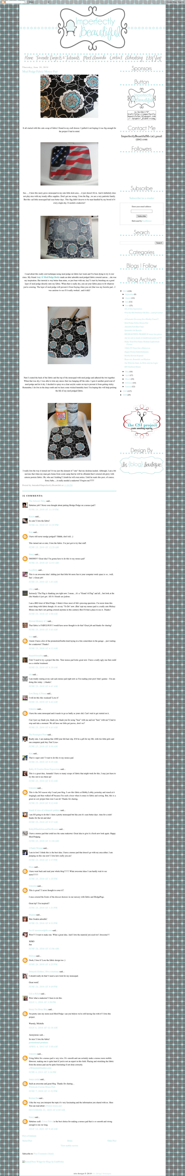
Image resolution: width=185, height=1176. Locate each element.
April (127, 375)
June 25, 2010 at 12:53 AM (44, 562)
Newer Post (27, 1140)
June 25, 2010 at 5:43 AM (43, 629)
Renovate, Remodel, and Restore (137, 359)
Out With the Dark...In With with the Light (141, 363)
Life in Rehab (34, 993)
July (127, 301)
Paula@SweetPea (36, 655)
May (127, 371)
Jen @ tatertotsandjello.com (40, 930)
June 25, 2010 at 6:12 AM (43, 648)
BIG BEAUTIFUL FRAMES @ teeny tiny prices (143, 334)
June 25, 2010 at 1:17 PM (43, 859)
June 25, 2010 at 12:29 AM (44, 547)
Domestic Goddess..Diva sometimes (44, 971)
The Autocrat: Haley (37, 501)
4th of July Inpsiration (133, 308)
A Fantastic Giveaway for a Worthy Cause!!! (142, 319)
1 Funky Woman (36, 848)
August (128, 298)
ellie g (31, 589)
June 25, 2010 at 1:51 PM (43, 907)
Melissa (32, 955)
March (128, 379)
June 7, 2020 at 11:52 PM (43, 1091)
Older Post (112, 1140)
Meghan (32, 914)
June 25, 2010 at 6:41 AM (43, 686)
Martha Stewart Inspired (134, 355)
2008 (125, 394)
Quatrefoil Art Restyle (133, 330)
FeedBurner (146, 221)
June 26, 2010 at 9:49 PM (43, 986)
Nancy (31, 554)
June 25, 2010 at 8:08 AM (43, 746)
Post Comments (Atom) (44, 1153)
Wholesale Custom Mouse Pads (42, 1087)
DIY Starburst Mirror (133, 366)
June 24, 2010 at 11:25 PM (44, 525)
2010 (125, 291)
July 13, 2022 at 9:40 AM (43, 1129)
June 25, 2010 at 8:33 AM (43, 780)
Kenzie (32, 516)
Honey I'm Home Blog (38, 1009)
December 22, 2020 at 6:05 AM (47, 1110)
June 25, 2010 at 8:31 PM (43, 923)
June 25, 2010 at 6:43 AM (43, 727)
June (127, 305)
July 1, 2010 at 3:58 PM (42, 1002)
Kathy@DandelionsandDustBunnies (44, 829)
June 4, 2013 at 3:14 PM (42, 1072)
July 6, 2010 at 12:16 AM (43, 1027)
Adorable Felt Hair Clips (134, 326)
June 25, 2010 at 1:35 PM (43, 878)
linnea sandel (34, 1079)
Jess (30, 636)
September (129, 294)
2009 (125, 391)
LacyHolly (33, 570)
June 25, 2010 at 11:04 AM (44, 840)
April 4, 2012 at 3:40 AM (43, 1046)
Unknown (33, 709)
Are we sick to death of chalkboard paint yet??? (143, 338)
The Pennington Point (38, 734)
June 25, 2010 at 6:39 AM (43, 667)
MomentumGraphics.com (40, 1068)
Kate (31, 532)
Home (69, 1140)
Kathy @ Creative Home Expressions (44, 769)
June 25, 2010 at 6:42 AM (43, 702)
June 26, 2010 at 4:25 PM (43, 964)
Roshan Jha (33, 1098)
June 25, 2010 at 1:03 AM (43, 581)
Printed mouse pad (54, 1105)
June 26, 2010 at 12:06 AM (44, 948)
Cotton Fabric (47, 1121)
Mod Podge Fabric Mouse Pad (39, 71)
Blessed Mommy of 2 (38, 621)
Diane (31, 867)
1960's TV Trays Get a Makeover (137, 348)
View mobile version (69, 1145)
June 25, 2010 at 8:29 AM (43, 762)
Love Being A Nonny (37, 693)
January (128, 386)
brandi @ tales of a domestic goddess (44, 810)
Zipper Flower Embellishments (137, 351)
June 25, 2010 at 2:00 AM (43, 613)
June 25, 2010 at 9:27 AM (43, 822)
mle (30, 674)
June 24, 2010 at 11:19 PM (44, 509)
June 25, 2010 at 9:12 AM (43, 803)
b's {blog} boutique (101, 1173)
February (129, 382)
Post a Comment (29, 1135)
